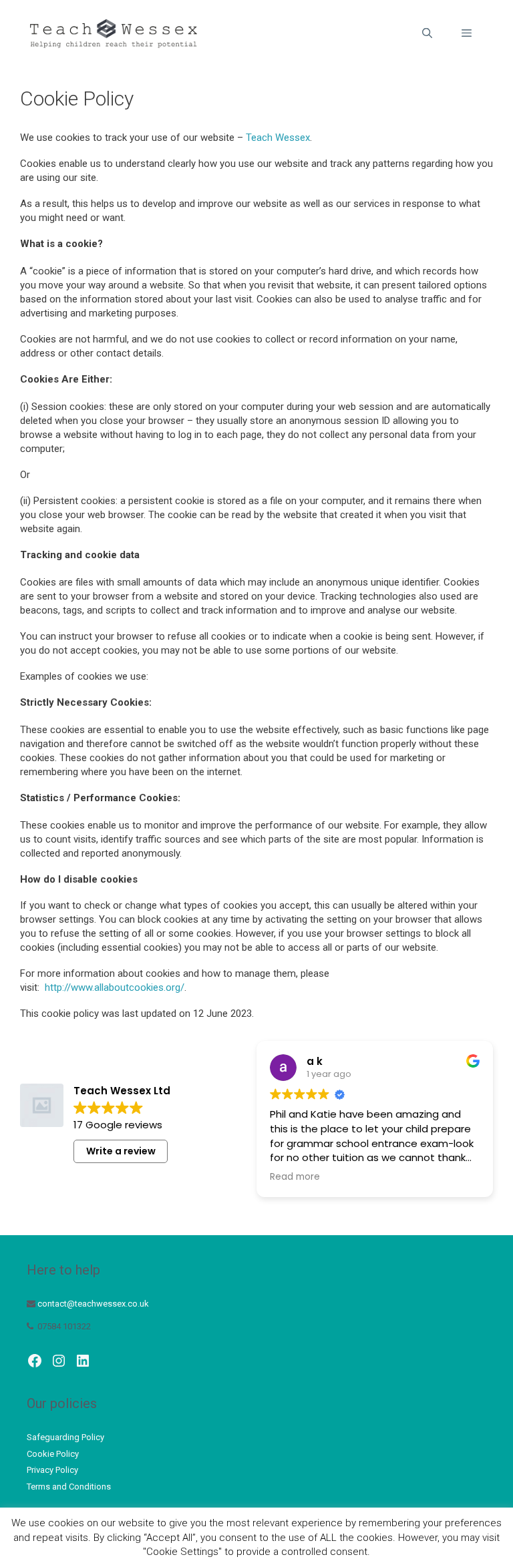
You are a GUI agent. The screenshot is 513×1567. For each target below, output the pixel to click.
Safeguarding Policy (65, 1437)
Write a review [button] (121, 1151)
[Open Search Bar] (426, 33)
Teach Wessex (278, 138)
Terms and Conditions (69, 1487)
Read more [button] (295, 1177)
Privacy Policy (52, 1470)
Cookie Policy (53, 1454)
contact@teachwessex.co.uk (93, 1304)
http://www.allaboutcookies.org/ (114, 987)
